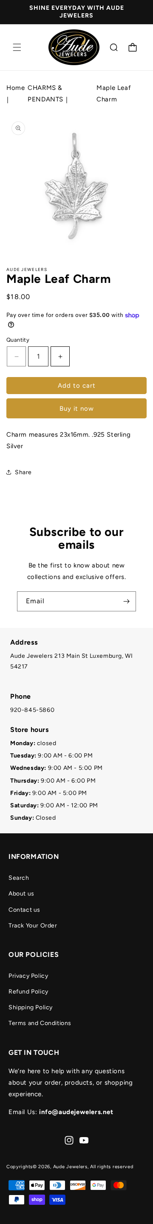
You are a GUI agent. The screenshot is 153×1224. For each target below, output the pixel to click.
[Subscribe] (126, 601)
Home (15, 88)
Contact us (24, 909)
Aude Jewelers (70, 1166)
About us (21, 893)
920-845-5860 (32, 710)
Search (18, 877)
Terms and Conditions (39, 1023)
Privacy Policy (28, 975)
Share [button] (23, 472)
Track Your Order (32, 925)
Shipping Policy (30, 1007)
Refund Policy (28, 991)
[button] (17, 47)
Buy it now (77, 408)
